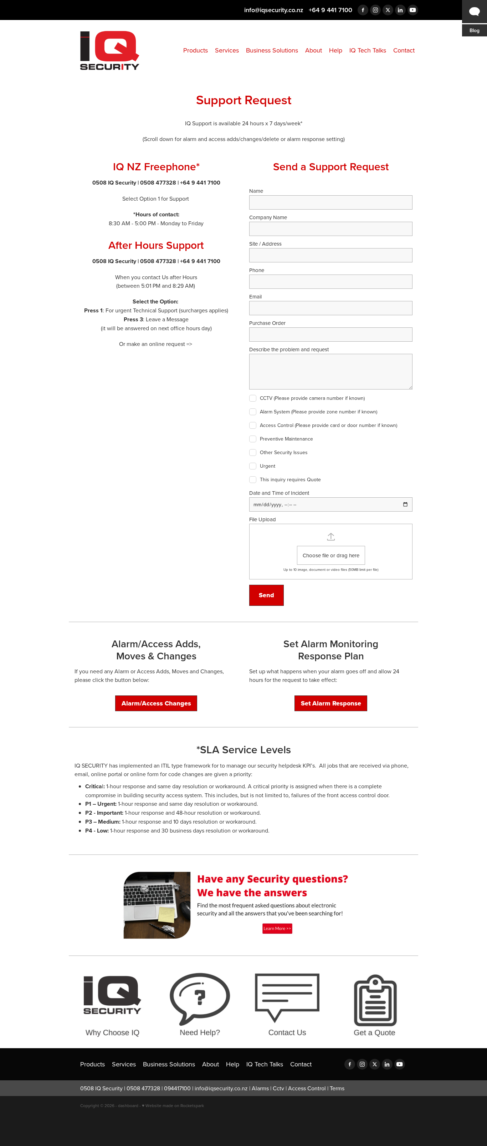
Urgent (267, 466)
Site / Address (265, 243)
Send (266, 595)
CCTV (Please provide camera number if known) (312, 398)
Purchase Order (267, 323)
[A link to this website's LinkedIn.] (400, 10)
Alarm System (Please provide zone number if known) (318, 412)
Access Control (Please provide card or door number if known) (328, 425)
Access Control (307, 1088)
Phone (256, 270)
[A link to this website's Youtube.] (412, 10)
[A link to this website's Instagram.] (375, 10)
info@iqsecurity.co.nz (273, 9)
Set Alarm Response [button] (331, 703)
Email (255, 296)
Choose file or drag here (331, 555)
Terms (337, 1088)
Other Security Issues (284, 452)
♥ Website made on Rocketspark (173, 1105)
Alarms (260, 1088)
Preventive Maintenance (286, 439)
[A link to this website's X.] (388, 10)
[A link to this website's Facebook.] (363, 10)
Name (256, 190)
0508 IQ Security (101, 1088)
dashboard (128, 1105)
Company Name (268, 217)
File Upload (262, 519)
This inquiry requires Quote (290, 480)
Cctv (278, 1088)
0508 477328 (143, 1088)
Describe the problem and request (289, 349)
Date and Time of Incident (279, 493)
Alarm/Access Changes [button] (156, 703)
